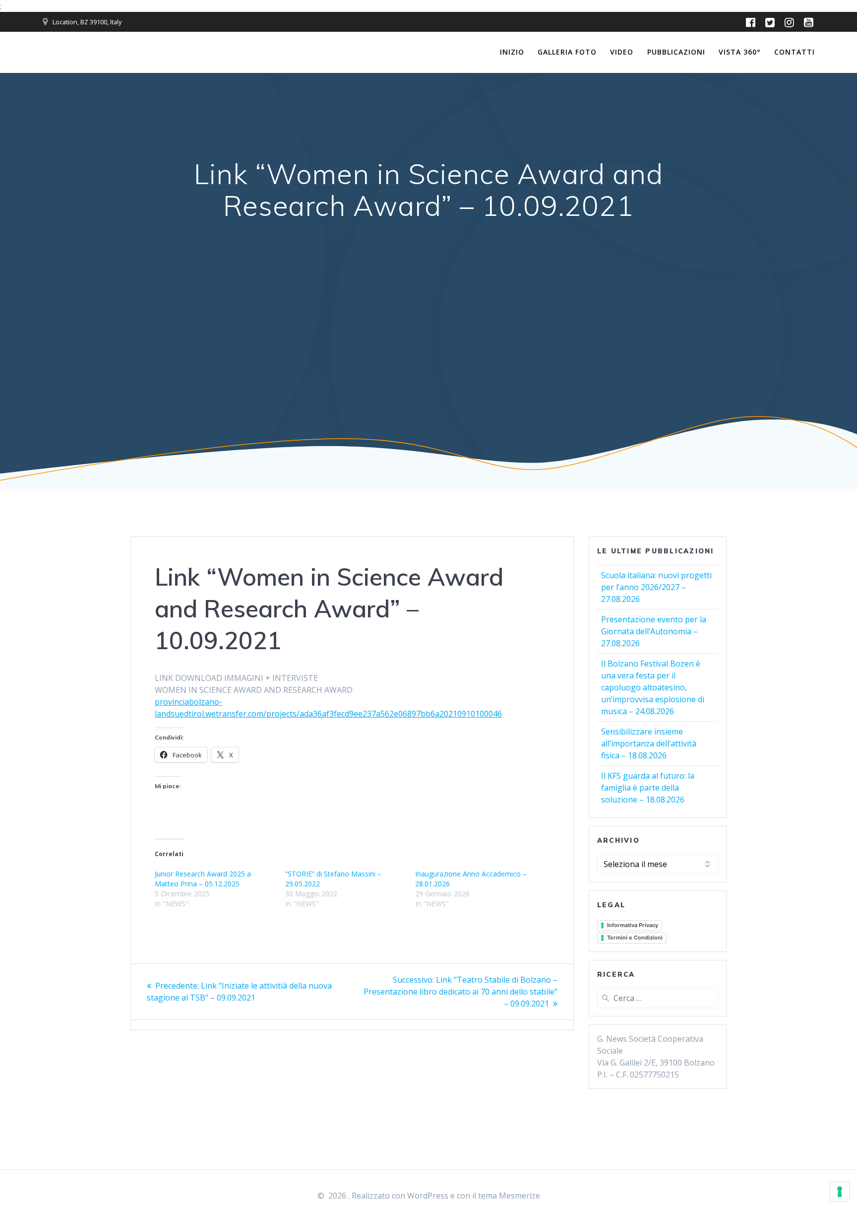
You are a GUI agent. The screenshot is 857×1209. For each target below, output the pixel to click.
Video (621, 52)
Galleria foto (567, 52)
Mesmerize (519, 1195)
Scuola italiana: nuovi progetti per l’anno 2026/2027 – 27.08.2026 (656, 587)
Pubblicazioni (676, 52)
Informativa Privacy (632, 925)
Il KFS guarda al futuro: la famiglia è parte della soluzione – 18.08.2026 (647, 787)
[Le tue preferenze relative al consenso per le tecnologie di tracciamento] (839, 1191)
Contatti (794, 52)
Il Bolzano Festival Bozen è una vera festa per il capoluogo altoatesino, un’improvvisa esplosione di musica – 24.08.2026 (652, 687)
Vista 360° (740, 52)
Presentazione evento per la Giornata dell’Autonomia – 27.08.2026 (653, 631)
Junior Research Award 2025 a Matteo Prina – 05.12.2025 (203, 878)
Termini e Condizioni (635, 937)
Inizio (512, 52)
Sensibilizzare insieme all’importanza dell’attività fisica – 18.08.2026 (648, 743)
